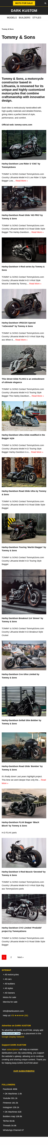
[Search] (45, 3)
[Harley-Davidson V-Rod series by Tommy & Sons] (24, 250)
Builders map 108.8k (12, 1116)
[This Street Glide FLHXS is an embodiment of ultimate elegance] (24, 360)
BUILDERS (24, 17)
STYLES (36, 17)
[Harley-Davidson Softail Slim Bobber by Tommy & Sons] (24, 701)
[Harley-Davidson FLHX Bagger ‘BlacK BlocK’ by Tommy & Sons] (24, 803)
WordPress (33, 1142)
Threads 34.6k (9, 1125)
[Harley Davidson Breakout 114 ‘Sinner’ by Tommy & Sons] (24, 592)
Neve (12, 1142)
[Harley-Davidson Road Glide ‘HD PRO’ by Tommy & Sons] (24, 198)
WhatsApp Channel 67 (13, 1130)
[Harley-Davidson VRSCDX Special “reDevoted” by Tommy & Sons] (24, 304)
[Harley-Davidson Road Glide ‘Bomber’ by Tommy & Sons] (24, 747)
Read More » (22, 181)
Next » (20, 957)
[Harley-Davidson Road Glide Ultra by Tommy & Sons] (24, 472)
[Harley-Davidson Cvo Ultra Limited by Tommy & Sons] (24, 655)
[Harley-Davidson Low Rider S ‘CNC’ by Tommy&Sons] (24, 145)
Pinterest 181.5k (10, 1103)
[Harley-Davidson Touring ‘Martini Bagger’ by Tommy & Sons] (24, 528)
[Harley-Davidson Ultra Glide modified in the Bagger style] (24, 416)
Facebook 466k (10, 1089)
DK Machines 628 (13, 1112)
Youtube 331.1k (10, 1098)
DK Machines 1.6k (13, 1093)
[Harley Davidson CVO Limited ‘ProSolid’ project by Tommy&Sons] (24, 909)
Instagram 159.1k (11, 1107)
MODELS (12, 17)
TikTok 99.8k (9, 1121)
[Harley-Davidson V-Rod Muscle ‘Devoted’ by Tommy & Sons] (24, 853)
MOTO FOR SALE (24, 3)
